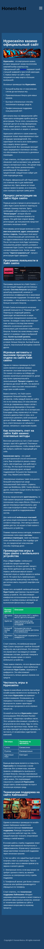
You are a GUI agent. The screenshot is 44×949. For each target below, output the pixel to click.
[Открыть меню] (40, 8)
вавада (23, 69)
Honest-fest (14, 8)
